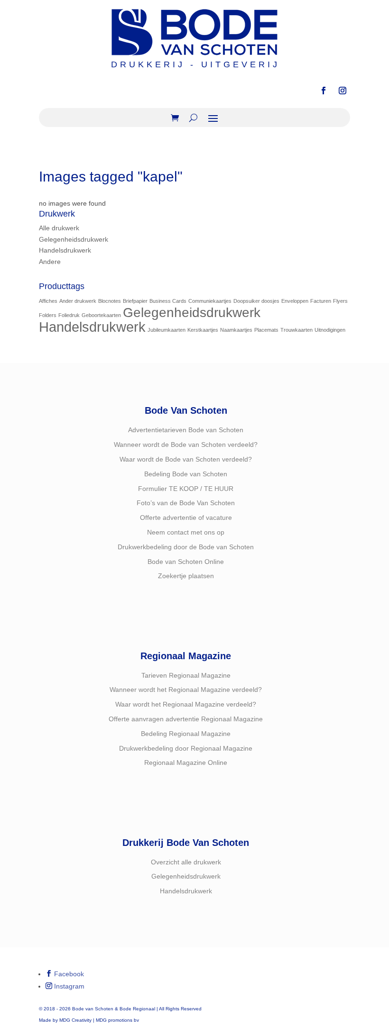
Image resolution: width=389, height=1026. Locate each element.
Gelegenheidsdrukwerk (73, 239)
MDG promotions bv (117, 1020)
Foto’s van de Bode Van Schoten (186, 503)
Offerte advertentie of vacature (186, 517)
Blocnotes (109, 301)
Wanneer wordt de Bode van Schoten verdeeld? (186, 444)
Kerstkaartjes (202, 330)
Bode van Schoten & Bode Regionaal (113, 1008)
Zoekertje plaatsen (186, 576)
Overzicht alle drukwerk (186, 862)
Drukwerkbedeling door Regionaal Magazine (185, 748)
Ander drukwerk (77, 301)
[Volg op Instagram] (342, 90)
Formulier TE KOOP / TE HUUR (185, 488)
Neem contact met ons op (185, 532)
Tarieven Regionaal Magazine (186, 675)
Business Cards (167, 301)
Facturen (320, 301)
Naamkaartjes (236, 330)
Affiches (48, 301)
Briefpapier (135, 301)
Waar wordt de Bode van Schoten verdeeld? (186, 459)
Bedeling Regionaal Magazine (186, 733)
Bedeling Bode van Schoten (185, 474)
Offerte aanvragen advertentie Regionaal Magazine (186, 719)
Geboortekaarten (101, 315)
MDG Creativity (75, 1020)
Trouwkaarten (296, 330)
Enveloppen (294, 301)
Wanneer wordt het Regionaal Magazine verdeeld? (186, 689)
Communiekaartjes (210, 301)
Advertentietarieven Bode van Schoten (185, 430)
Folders (47, 315)
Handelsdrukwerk (65, 250)
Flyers (340, 301)
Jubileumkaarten (166, 330)
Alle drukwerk (59, 228)
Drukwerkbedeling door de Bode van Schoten (186, 547)
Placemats (266, 330)
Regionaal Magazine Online (185, 762)
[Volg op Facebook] (323, 90)
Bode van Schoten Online (186, 561)
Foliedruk (69, 315)
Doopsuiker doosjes (256, 301)
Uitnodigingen (330, 330)
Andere (50, 261)
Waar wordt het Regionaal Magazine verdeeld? (185, 704)
